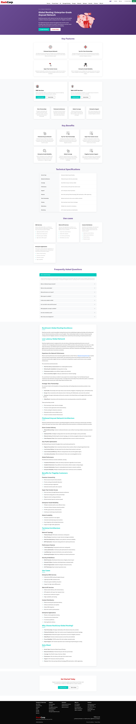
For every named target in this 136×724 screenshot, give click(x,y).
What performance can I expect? (47, 292)
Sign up (120, 1)
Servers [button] (48, 3)
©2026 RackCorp (39, 722)
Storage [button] (74, 3)
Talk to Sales (73, 687)
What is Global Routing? (45, 274)
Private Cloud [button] (55, 3)
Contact (115, 1)
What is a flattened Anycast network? (48, 284)
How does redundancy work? (46, 312)
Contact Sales (55, 29)
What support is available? (46, 296)
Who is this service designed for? (47, 316)
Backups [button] (85, 3)
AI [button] (60, 3)
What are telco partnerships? (46, 288)
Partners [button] (96, 3)
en (111, 1)
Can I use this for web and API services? (49, 304)
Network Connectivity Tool (83, 355)
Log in (134, 1)
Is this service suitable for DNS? (47, 300)
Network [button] (79, 3)
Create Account (44, 29)
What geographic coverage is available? (48, 308)
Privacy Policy (97, 722)
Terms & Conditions (90, 722)
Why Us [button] (101, 3)
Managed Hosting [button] (66, 3)
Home (40, 9)
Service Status (128, 1)
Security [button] (90, 3)
